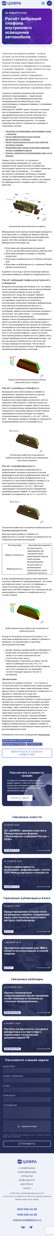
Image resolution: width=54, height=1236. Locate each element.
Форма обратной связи (27, 1200)
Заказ (27, 1188)
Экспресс (27, 1184)
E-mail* (7, 1086)
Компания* (9, 1096)
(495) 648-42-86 (27, 1214)
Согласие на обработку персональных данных (27, 1196)
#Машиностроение (14, 744)
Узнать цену (19, 798)
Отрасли (27, 1176)
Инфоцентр (27, 1180)
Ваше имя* (9, 1066)
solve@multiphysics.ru (27, 1220)
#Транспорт (34, 744)
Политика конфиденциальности (27, 1193)
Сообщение (10, 1105)
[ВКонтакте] (23, 1227)
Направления (27, 1172)
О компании (27, 1168)
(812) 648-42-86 (27, 1209)
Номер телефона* (13, 1076)
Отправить (26, 1143)
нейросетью (44, 735)
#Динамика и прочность (17, 741)
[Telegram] (30, 1227)
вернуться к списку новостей (27, 753)
